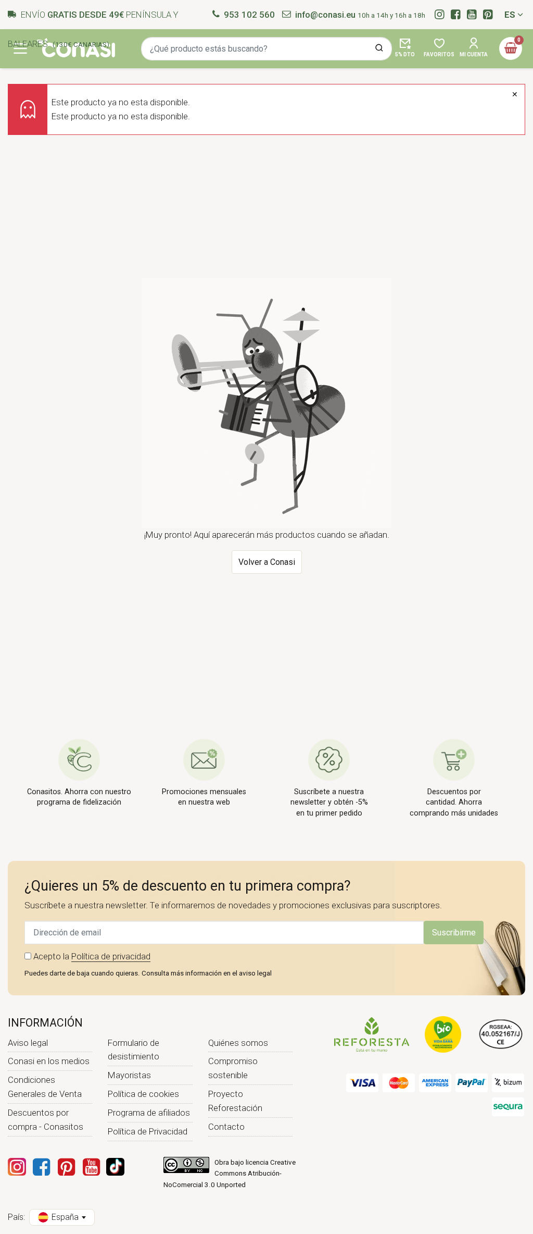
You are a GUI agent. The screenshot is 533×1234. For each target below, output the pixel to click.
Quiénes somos (238, 1043)
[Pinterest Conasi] (66, 1167)
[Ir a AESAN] (501, 1034)
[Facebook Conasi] (41, 1167)
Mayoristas (129, 1075)
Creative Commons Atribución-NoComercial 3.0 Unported (229, 1173)
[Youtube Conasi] (91, 1167)
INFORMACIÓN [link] (45, 1022)
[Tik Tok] (115, 1167)
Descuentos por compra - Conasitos (45, 1119)
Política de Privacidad (147, 1131)
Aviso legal (28, 1043)
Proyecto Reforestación (235, 1101)
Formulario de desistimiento (133, 1050)
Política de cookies (143, 1094)
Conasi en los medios (49, 1061)
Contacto (226, 1126)
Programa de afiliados (149, 1112)
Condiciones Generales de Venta (45, 1087)
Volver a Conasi (266, 562)
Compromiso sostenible (233, 1068)
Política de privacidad (110, 956)
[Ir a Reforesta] (371, 1034)
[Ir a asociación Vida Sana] (443, 1034)
